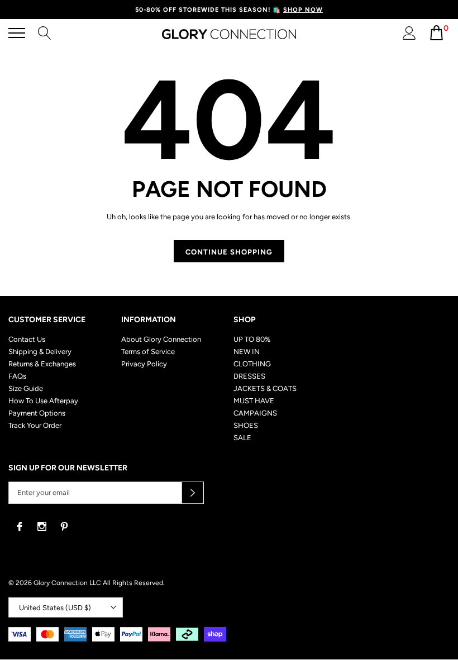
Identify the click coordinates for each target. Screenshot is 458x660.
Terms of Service (148, 351)
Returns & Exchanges (42, 364)
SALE (242, 437)
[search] (44, 32)
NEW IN (246, 351)
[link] (19, 526)
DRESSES (249, 376)
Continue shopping (229, 252)
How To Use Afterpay (43, 401)
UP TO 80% (251, 339)
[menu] (16, 33)
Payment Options (36, 413)
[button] (193, 493)
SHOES (245, 425)
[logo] (229, 33)
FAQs (17, 376)
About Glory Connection (161, 339)
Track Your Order (34, 425)
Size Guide (25, 388)
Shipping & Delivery (39, 351)
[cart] (436, 38)
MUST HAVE (253, 401)
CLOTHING (252, 364)
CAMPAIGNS (255, 413)
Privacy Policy (144, 364)
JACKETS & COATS (265, 388)
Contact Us (26, 339)
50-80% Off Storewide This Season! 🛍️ (229, 9)
